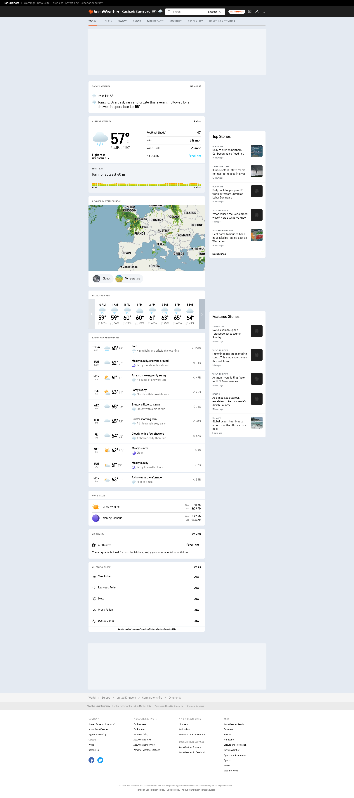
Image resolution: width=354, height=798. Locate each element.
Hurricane (229, 739)
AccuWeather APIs (142, 739)
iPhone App (184, 724)
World (92, 697)
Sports (227, 760)
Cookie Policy (174, 789)
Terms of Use (143, 789)
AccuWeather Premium (190, 747)
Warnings (29, 3)
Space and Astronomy (235, 755)
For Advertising (140, 734)
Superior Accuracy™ (92, 3)
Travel (227, 765)
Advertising (72, 3)
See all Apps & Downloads (192, 734)
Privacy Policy (158, 789)
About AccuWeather (98, 729)
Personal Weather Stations (146, 750)
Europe (106, 697)
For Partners (139, 729)
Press (91, 744)
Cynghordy (175, 697)
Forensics (57, 3)
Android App (185, 729)
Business (228, 729)
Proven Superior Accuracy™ (101, 724)
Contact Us (93, 750)
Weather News (231, 770)
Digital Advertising (97, 734)
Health (227, 734)
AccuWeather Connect (144, 744)
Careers (92, 739)
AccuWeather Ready (234, 724)
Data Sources (208, 789)
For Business (11, 3)
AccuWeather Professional (192, 752)
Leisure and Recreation (235, 744)
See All (198, 567)
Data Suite (43, 3)
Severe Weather (231, 750)
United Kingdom (126, 697)
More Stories (219, 253)
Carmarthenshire (152, 697)
